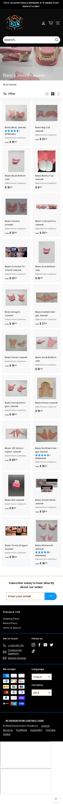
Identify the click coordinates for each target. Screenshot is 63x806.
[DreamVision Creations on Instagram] (33, 645)
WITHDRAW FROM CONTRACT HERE (25, 720)
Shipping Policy (11, 618)
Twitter (6, 734)
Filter (11, 93)
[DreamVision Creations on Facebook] (39, 645)
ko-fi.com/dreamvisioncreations (16, 799)
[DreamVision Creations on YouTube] (45, 645)
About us (8, 730)
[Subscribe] (51, 596)
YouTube (50, 730)
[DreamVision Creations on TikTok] (33, 651)
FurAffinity (21, 730)
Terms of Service (11, 627)
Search (45, 725)
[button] (12, 131)
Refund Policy (10, 623)
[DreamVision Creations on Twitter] (51, 645)
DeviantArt (36, 730)
